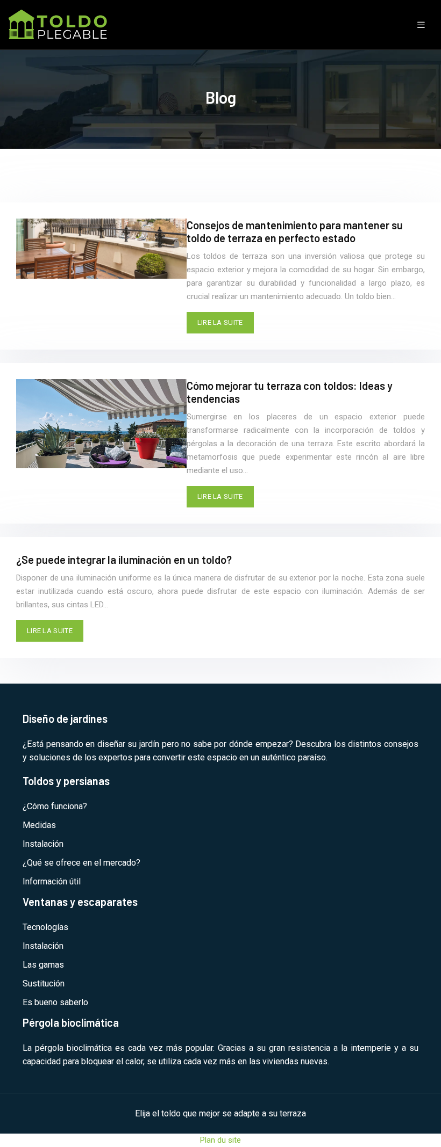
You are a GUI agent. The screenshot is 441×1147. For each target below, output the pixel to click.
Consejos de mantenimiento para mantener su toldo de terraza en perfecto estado (295, 231)
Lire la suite (220, 322)
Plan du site (220, 1140)
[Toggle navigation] (421, 25)
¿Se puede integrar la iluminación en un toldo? (124, 559)
